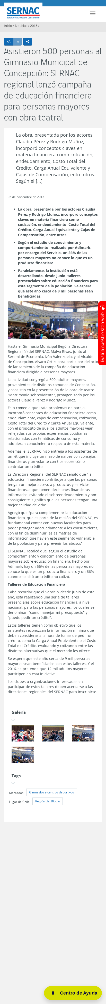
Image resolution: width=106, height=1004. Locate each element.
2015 (33, 25)
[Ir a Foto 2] (23, 733)
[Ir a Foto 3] (83, 733)
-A (19, 41)
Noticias (21, 25)
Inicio (8, 25)
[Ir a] (23, 754)
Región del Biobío (47, 801)
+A (10, 41)
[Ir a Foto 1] (53, 733)
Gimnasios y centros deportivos (51, 792)
